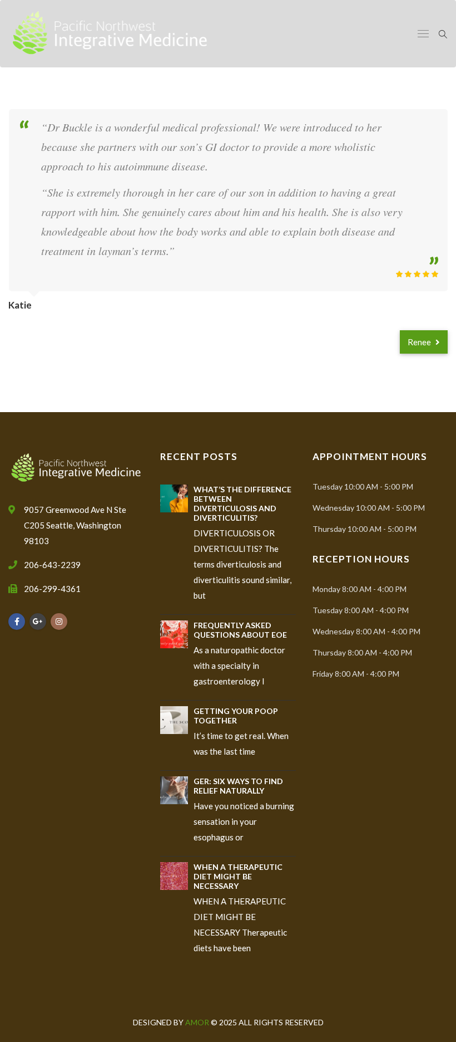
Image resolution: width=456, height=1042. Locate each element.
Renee (420, 342)
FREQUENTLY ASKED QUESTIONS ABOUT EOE (240, 629)
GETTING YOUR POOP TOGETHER (236, 715)
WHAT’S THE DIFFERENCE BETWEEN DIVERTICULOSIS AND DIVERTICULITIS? (242, 503)
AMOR (198, 1022)
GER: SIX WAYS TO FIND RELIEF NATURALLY (238, 785)
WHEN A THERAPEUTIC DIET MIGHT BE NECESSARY (238, 876)
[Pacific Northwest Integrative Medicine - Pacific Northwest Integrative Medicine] (110, 34)
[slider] (417, 274)
